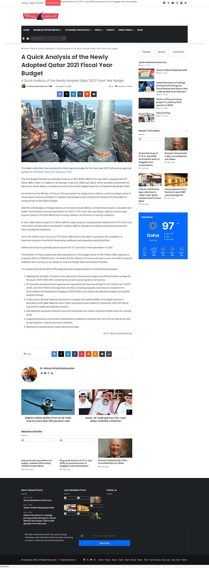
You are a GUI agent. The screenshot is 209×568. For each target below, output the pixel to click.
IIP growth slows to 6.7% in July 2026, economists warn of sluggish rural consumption (98, 1)
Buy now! (166, 560)
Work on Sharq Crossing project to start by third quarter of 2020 (168, 102)
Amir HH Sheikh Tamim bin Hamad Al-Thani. (50, 172)
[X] (48, 373)
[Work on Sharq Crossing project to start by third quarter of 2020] (146, 103)
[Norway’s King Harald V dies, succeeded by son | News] (115, 448)
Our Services (155, 560)
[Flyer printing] (146, 116)
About (107, 560)
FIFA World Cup (124, 222)
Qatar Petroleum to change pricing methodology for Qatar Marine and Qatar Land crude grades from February (171, 87)
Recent (161, 51)
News (98, 30)
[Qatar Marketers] (40, 16)
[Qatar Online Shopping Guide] (146, 74)
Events (110, 30)
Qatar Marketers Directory (153, 62)
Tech (146, 560)
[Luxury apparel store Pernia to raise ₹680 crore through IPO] (176, 179)
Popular (146, 51)
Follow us (112, 490)
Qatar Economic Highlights (42, 48)
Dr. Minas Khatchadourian (37, 86)
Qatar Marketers (68, 560)
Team (121, 560)
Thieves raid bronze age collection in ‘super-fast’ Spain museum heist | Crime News (150, 195)
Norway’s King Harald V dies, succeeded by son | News (113, 461)
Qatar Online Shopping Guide (171, 70)
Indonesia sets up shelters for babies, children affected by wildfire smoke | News (36, 463)
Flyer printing (163, 112)
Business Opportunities (46, 30)
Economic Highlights (77, 30)
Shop (140, 30)
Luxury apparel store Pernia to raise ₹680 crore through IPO (175, 192)
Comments (178, 51)
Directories (125, 30)
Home (26, 30)
